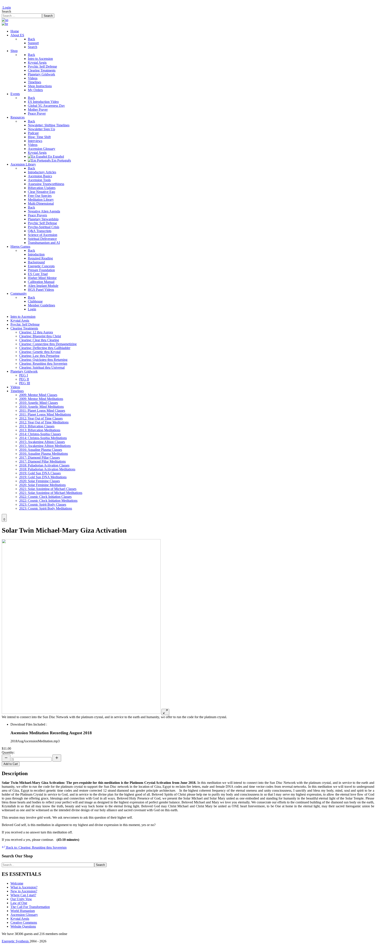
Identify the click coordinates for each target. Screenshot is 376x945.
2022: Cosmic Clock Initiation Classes (45, 496)
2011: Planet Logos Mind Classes (42, 410)
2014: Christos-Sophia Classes (40, 434)
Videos (15, 387)
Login (6, 7)
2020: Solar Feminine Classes (39, 481)
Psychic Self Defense (25, 324)
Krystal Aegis (19, 320)
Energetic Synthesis (16, 941)
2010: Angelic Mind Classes (38, 403)
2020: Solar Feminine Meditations (42, 485)
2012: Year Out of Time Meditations (44, 422)
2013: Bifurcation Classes (36, 426)
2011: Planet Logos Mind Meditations (45, 414)
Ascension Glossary (24, 915)
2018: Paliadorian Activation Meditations (47, 469)
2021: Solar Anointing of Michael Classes (47, 489)
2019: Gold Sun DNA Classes (40, 473)
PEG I (23, 375)
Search (6, 11)
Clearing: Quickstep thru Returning (43, 359)
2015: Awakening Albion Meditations (45, 446)
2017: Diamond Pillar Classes (39, 457)
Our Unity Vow (21, 899)
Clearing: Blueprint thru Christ (40, 336)
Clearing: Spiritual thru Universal (42, 367)
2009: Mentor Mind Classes (38, 395)
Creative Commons (23, 922)
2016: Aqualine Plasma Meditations (43, 453)
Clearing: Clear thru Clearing (39, 340)
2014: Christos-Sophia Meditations (43, 438)
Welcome (16, 883)
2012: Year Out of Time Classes (41, 418)
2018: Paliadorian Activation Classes (44, 465)
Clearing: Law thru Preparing (39, 356)
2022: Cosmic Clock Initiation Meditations (48, 500)
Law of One (18, 903)
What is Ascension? (23, 887)
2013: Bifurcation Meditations (39, 430)
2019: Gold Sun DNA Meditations (43, 477)
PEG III (24, 383)
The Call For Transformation (30, 907)
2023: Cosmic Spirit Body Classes (42, 504)
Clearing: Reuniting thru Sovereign (43, 363)
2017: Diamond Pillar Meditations (42, 461)
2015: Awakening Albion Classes (42, 442)
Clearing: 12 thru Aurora (36, 332)
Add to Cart (10, 764)
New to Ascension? (23, 891)
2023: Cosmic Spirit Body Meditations (45, 508)
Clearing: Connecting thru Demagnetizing (48, 344)
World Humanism (22, 911)
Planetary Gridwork (24, 371)
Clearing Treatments (24, 328)
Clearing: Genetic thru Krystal (39, 352)
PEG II (24, 379)
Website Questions (23, 926)
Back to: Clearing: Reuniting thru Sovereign (36, 847)
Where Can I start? (23, 895)
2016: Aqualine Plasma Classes (40, 450)
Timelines (17, 391)
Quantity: (8, 752)
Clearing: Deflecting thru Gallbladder (44, 348)
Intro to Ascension (22, 316)
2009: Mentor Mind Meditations (41, 399)
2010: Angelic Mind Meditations (41, 406)
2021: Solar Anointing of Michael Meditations (50, 493)
